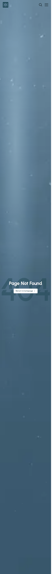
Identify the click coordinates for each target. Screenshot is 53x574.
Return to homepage (24, 291)
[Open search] (40, 5)
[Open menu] (46, 5)
